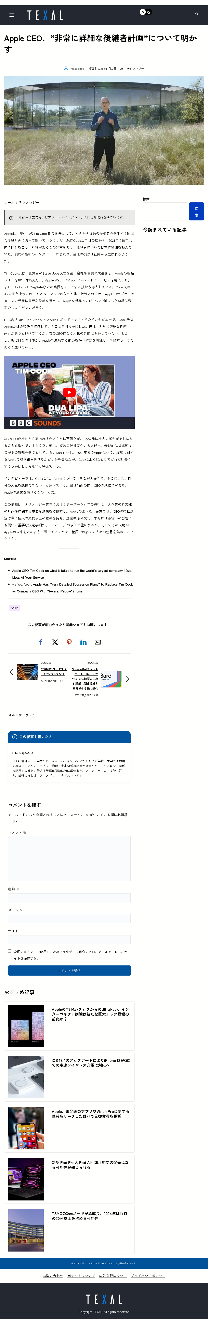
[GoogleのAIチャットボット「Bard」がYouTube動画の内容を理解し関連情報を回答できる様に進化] (111, 674)
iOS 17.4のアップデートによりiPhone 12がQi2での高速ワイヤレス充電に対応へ (91, 1062)
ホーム (9, 202)
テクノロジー (135, 68)
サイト (13, 930)
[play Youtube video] (69, 392)
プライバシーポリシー (148, 1275)
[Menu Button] (13, 16)
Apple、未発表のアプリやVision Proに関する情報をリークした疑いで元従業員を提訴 (90, 1113)
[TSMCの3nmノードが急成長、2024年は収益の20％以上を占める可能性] (26, 1212)
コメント (17, 832)
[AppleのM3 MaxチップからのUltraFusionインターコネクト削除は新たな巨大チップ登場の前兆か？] (26, 1008)
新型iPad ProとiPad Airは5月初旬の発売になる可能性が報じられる (90, 1165)
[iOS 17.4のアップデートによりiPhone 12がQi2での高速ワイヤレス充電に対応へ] (26, 1059)
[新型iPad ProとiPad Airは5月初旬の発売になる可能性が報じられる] (26, 1161)
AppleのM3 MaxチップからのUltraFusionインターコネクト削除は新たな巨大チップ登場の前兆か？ (90, 1014)
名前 (14, 888)
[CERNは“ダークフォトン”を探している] (27, 667)
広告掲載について (113, 1275)
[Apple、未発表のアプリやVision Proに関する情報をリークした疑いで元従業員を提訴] (26, 1110)
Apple (14, 608)
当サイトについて (81, 1275)
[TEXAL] (45, 11)
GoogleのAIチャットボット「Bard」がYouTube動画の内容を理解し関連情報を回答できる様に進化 (85, 678)
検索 (146, 198)
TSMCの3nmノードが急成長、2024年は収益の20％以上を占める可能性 (89, 1216)
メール (15, 909)
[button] (41, 642)
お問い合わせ (53, 1275)
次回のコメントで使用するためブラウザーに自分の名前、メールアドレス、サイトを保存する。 (71, 955)
